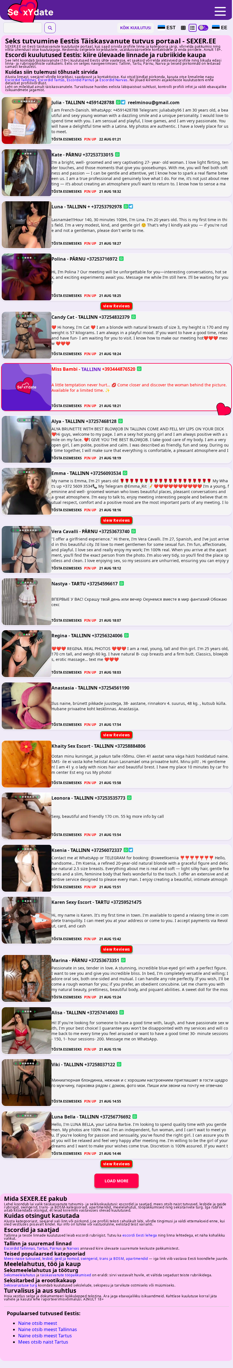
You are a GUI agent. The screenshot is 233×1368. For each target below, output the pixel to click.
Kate (56, 154)
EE (224, 27)
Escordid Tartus (51, 79)
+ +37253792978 (105, 207)
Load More (116, 1180)
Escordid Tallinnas (20, 79)
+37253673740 (114, 531)
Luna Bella (63, 1116)
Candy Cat (62, 317)
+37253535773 (110, 798)
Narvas (73, 1248)
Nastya (59, 583)
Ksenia (59, 850)
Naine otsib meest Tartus (45, 1336)
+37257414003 (102, 1012)
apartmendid (137, 1258)
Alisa (57, 1012)
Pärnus (56, 1248)
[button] (183, 28)
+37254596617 (102, 583)
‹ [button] (14, 101)
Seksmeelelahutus (19, 1275)
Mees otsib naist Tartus (43, 1342)
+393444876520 (118, 369)
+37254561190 (114, 687)
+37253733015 (98, 154)
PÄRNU (74, 155)
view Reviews (116, 306)
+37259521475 (126, 902)
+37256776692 (115, 1116)
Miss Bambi (64, 369)
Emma (58, 473)
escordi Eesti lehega (139, 1235)
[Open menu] (220, 12)
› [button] (39, 101)
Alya (56, 421)
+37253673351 (104, 960)
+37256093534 (105, 473)
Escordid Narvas (113, 79)
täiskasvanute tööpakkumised (65, 1275)
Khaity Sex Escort (70, 746)
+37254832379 (114, 317)
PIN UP (90, 139)
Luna (57, 207)
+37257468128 (101, 421)
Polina (58, 258)
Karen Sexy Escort (71, 902)
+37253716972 (102, 258)
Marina (59, 960)
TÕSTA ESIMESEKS (66, 139)
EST (171, 27)
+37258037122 (99, 1064)
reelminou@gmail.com (154, 102)
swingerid (89, 1258)
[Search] (50, 27)
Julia (56, 102)
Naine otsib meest (37, 1323)
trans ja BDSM (111, 1258)
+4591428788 (100, 102)
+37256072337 (106, 850)
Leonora (60, 798)
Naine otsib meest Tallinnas (47, 1329)
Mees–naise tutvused (22, 1258)
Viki (55, 1064)
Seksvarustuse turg (20, 1285)
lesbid (47, 1258)
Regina (59, 635)
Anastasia (62, 687)
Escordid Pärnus (81, 79)
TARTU (78, 584)
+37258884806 (130, 746)
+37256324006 (107, 635)
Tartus (42, 1248)
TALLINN (75, 102)
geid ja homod (67, 1258)
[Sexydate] (28, 8)
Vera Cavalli (64, 531)
